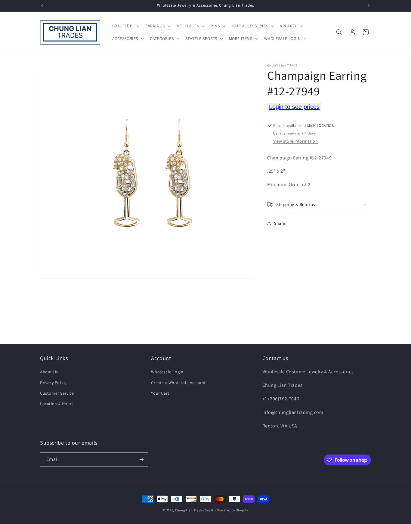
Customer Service (57, 393)
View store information (295, 141)
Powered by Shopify (232, 510)
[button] (125, 26)
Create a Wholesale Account (178, 382)
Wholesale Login (167, 372)
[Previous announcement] (42, 5)
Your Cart (160, 393)
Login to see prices (294, 106)
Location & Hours (57, 403)
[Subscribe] (141, 459)
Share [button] (279, 223)
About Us (49, 372)
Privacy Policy (53, 382)
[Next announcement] (368, 5)
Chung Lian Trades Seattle (196, 510)
